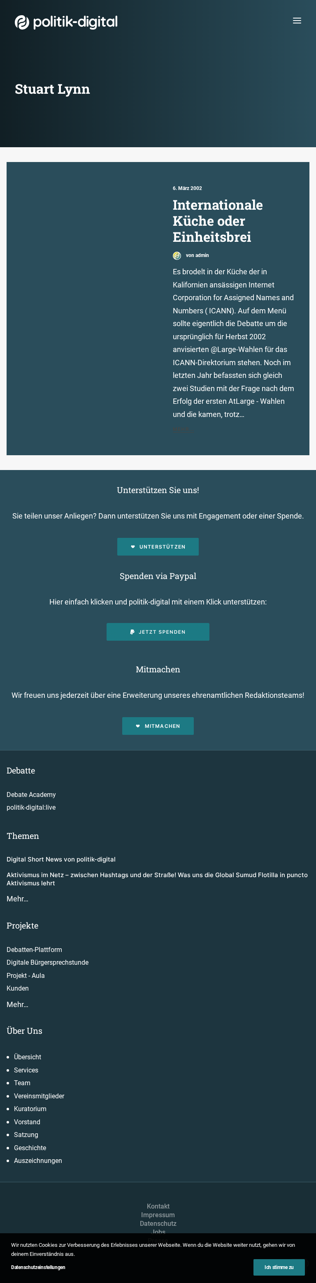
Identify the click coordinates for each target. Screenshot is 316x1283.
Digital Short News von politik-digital (61, 859)
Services (26, 1070)
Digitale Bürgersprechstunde (47, 962)
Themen (23, 835)
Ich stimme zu (279, 1267)
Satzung (26, 1135)
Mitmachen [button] (163, 726)
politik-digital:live (31, 807)
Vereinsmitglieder (39, 1096)
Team (22, 1083)
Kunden (18, 988)
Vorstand (27, 1122)
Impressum (158, 1215)
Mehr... (183, 429)
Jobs (158, 1232)
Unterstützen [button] (162, 547)
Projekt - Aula (26, 976)
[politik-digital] (66, 22)
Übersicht (27, 1057)
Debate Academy (31, 795)
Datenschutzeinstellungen (38, 1267)
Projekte (22, 925)
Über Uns (24, 1030)
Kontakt (158, 1206)
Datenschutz (158, 1223)
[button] (297, 20)
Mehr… (17, 898)
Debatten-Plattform (34, 950)
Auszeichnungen (38, 1161)
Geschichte (30, 1148)
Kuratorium (30, 1109)
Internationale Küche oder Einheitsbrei (218, 220)
